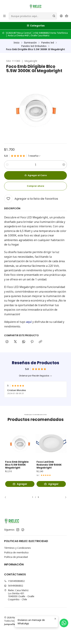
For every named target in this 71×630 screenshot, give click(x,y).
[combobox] (33, 16)
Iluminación (30, 42)
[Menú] (4, 16)
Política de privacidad (16, 557)
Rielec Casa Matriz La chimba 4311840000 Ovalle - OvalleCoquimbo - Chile (21, 595)
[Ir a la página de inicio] (35, 6)
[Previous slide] (6, 497)
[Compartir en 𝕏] (15, 342)
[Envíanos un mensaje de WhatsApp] (64, 623)
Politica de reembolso (16, 552)
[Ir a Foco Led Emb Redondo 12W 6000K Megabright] (51, 442)
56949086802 (15, 585)
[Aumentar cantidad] (64, 165)
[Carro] (66, 16)
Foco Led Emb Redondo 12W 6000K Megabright (49, 464)
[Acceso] (61, 16)
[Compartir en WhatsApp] (24, 342)
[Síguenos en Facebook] (22, 529)
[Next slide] (64, 497)
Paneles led (47, 42)
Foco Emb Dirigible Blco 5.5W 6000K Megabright (17, 464)
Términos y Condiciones (17, 547)
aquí (29, 322)
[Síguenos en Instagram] (17, 529)
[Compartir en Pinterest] (32, 342)
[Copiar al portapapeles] (40, 342)
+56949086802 (16, 581)
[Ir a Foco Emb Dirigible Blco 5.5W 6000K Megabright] (20, 442)
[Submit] (54, 16)
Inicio (16, 42)
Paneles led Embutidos (34, 46)
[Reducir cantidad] (7, 165)
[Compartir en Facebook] (7, 342)
